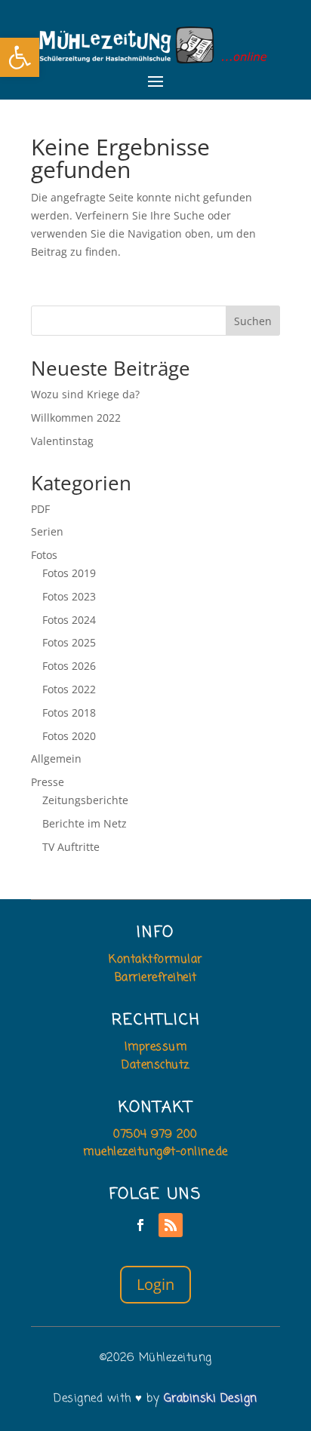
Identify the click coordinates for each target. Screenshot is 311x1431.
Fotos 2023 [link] (69, 596)
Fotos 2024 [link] (69, 620)
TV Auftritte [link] (71, 847)
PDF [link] (40, 509)
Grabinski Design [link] (210, 1398)
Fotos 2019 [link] (69, 573)
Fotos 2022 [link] (69, 689)
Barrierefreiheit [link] (156, 977)
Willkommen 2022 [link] (76, 417)
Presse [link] (47, 782)
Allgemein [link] (56, 758)
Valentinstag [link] (62, 441)
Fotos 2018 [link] (69, 712)
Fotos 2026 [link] (69, 666)
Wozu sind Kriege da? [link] (85, 394)
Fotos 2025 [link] (69, 642)
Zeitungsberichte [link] (85, 800)
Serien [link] (47, 531)
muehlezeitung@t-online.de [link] (155, 1152)
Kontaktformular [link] (155, 959)
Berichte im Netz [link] (84, 823)
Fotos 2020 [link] (69, 736)
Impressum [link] (156, 1047)
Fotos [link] (44, 555)
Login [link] (155, 1284)
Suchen (253, 321)
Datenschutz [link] (155, 1065)
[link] (19, 57)
